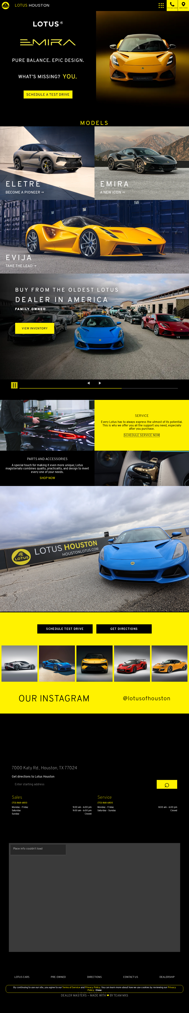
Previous (89, 383)
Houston (32, 5)
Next (100, 383)
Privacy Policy (92, 987)
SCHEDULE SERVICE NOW (141, 435)
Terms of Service (71, 987)
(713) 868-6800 (19, 802)
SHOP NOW (47, 478)
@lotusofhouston (147, 698)
